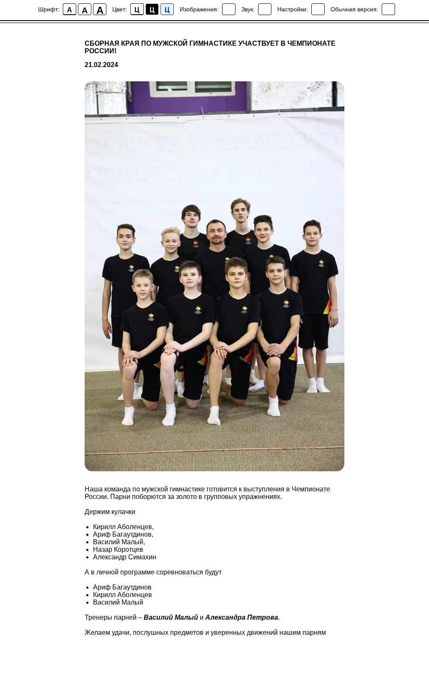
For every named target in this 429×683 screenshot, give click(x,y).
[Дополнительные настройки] (318, 9)
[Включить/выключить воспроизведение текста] (264, 9)
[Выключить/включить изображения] (228, 9)
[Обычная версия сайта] (388, 9)
